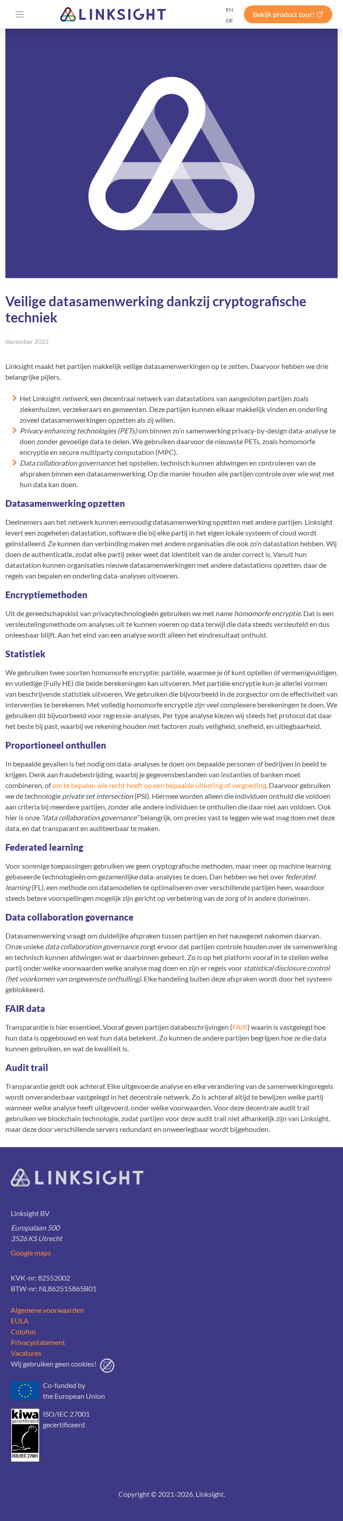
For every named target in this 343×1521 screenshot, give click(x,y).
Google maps (31, 1252)
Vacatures (26, 1353)
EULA (20, 1320)
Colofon (23, 1331)
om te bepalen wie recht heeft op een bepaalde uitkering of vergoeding (159, 785)
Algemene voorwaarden (47, 1310)
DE (229, 20)
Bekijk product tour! (283, 14)
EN (229, 9)
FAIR (239, 1027)
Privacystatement (38, 1342)
